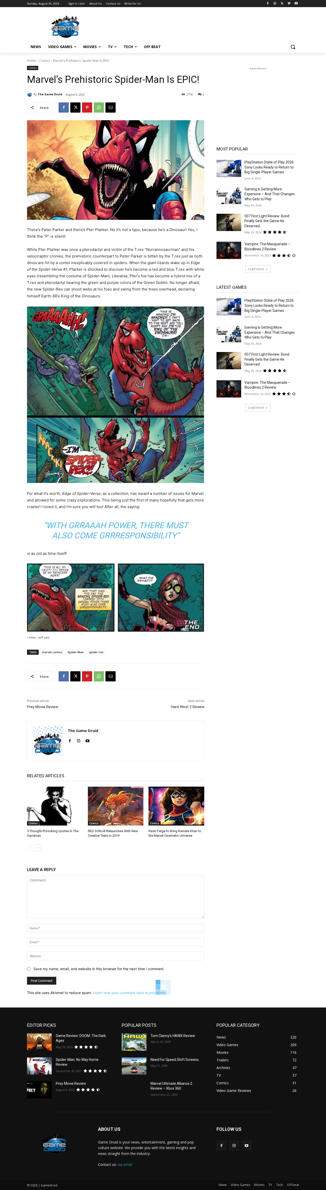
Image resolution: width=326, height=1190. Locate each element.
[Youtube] (296, 4)
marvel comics (52, 652)
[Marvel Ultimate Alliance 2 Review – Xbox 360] (134, 1090)
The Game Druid (50, 94)
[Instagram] (275, 4)
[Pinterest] (87, 107)
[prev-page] (30, 848)
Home (31, 60)
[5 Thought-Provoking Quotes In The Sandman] (55, 806)
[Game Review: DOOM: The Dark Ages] (39, 1042)
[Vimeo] (289, 4)
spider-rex (96, 652)
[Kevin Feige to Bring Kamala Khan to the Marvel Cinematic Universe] (176, 806)
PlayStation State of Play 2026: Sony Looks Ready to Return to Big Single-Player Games (269, 167)
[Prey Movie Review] (39, 1090)
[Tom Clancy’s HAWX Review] (134, 1042)
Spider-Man (75, 652)
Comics (44, 60)
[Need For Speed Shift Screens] (134, 1066)
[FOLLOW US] (257, 1137)
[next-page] (38, 848)
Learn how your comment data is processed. (130, 992)
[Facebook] (268, 4)
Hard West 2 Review (187, 707)
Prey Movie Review (42, 707)
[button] (293, 47)
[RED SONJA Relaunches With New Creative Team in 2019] (116, 806)
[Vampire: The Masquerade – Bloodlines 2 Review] (228, 250)
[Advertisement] (201, 25)
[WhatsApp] (99, 107)
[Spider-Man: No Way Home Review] (39, 1066)
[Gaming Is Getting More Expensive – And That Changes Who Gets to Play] (228, 195)
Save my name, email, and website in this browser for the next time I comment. (99, 969)
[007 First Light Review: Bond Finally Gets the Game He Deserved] (228, 222)
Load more (256, 269)
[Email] (110, 107)
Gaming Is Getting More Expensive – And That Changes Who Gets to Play (269, 194)
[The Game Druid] (30, 94)
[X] (282, 4)
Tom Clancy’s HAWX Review (173, 1036)
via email (125, 1164)
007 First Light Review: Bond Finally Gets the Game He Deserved (266, 221)
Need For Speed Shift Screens (175, 1060)
